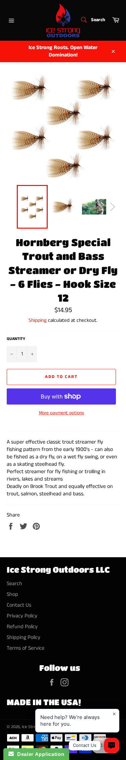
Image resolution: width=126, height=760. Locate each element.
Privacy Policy (22, 616)
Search (14, 583)
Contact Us (19, 605)
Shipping (38, 320)
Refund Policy (22, 627)
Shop (12, 594)
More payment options (61, 413)
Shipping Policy (23, 637)
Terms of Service (25, 648)
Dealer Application (39, 754)
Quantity (16, 339)
